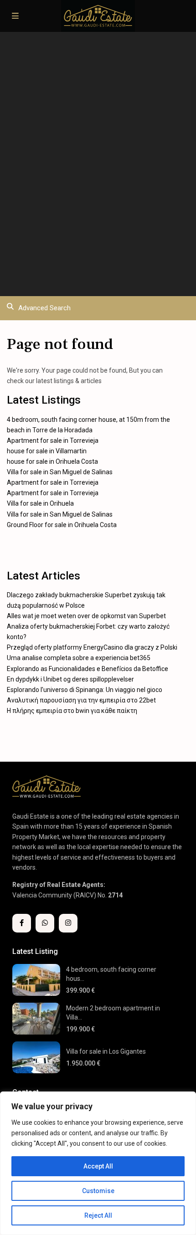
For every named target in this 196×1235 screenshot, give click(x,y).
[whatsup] (45, 923)
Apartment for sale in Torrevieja (52, 440)
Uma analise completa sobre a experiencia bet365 (78, 657)
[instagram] (68, 923)
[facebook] (21, 923)
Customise (98, 1190)
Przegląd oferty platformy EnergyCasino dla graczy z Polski (92, 647)
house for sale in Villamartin (47, 451)
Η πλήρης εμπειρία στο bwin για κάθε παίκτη (72, 710)
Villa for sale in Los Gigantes (106, 1051)
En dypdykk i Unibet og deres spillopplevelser (70, 679)
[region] (98, 1163)
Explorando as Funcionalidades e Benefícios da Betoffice (87, 668)
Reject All (98, 1215)
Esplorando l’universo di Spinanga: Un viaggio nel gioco (84, 689)
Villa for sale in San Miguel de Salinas (60, 472)
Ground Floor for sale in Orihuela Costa (62, 524)
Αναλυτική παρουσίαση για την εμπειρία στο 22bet (81, 700)
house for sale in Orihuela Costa (52, 461)
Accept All (98, 1166)
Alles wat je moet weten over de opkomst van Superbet (86, 616)
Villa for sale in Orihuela (40, 503)
